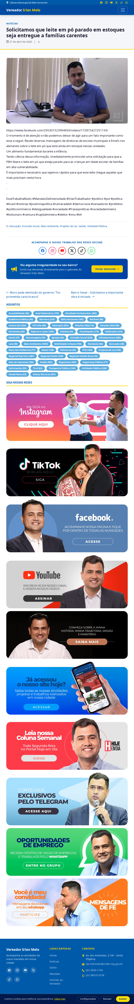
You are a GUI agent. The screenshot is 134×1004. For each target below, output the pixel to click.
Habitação (113, 331)
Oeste (48, 349)
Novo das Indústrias (22, 349)
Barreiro (47, 319)
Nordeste (95, 343)
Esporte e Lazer (42, 331)
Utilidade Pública (97, 226)
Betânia (96, 319)
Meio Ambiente (50, 226)
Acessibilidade (19, 313)
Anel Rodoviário (47, 313)
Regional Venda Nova (84, 356)
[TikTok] (81, 251)
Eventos (66, 331)
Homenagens (35, 337)
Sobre (53, 967)
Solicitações (18, 368)
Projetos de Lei (68, 226)
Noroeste (116, 343)
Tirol (37, 368)
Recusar (107, 998)
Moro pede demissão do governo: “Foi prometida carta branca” (33, 295)
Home (53, 955)
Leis (13, 343)
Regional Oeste (52, 356)
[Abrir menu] (123, 10)
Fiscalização (89, 331)
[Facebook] (42, 251)
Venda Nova (17, 374)
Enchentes (17, 331)
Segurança (67, 362)
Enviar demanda (105, 269)
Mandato (55, 973)
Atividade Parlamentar (81, 313)
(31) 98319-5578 (95, 975)
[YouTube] (62, 251)
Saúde (82, 226)
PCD (87, 349)
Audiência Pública (21, 319)
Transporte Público (62, 368)
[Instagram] (52, 251)
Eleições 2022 (84, 325)
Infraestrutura (110, 337)
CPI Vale (39, 325)
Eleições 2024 (109, 325)
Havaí (14, 337)
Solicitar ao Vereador (56, 981)
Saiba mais (59, 998)
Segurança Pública (95, 362)
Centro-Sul (17, 325)
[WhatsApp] (91, 251)
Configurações (88, 998)
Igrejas (58, 337)
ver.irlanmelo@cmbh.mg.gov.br (104, 964)
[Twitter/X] (72, 251)
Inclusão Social (30, 226)
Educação (15, 226)
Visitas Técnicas (44, 374)
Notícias (12, 23)
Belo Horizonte (72, 319)
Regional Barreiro (21, 356)
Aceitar (123, 998)
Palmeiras (68, 349)
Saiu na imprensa (21, 362)
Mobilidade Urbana (67, 343)
